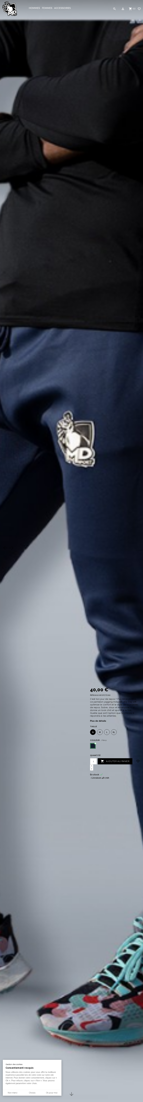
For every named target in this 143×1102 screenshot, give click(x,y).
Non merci (12, 1093)
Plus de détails (98, 721)
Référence (94, 695)
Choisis (32, 1093)
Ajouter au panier (115, 761)
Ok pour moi (51, 1093)
